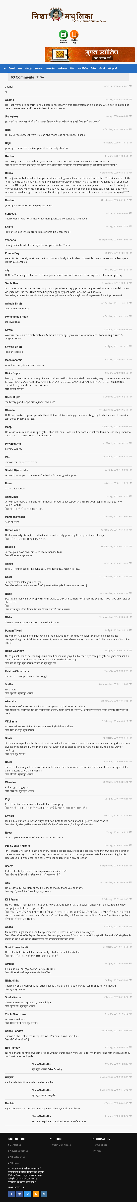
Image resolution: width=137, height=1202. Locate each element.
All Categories (17, 1156)
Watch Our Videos (61, 1144)
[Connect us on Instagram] (44, 1194)
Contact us (15, 1144)
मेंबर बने (102, 68)
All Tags (14, 1162)
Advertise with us (19, 1150)
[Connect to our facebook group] (19, 1194)
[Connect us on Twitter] (27, 1194)
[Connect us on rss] (36, 1194)
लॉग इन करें (112, 68)
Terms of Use (100, 1144)
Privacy (97, 1150)
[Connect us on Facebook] (11, 1194)
